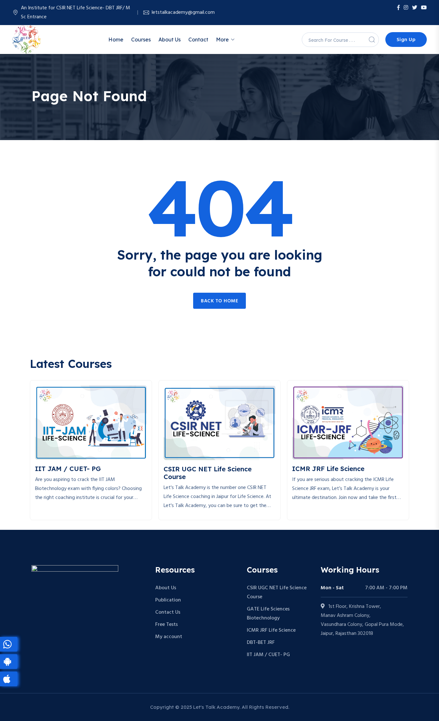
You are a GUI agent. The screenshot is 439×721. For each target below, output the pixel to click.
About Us (169, 39)
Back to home (219, 301)
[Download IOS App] (8, 679)
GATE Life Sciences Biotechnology (268, 613)
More (222, 39)
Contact (198, 39)
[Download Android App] (8, 661)
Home (115, 39)
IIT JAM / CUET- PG (268, 655)
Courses (141, 39)
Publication (168, 600)
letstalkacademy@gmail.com (183, 12)
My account (168, 637)
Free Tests (166, 624)
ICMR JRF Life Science (271, 630)
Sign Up (406, 40)
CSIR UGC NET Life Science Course (277, 592)
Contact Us (167, 612)
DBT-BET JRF (261, 642)
